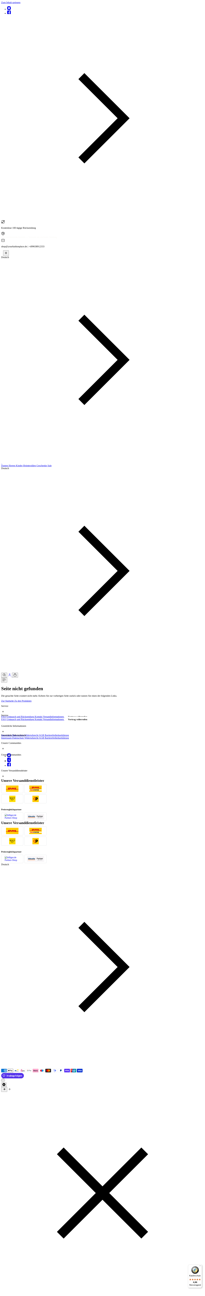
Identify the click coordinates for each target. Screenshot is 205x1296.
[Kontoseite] (10, 676)
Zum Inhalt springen (10, 2)
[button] (102, 218)
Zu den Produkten (23, 701)
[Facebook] (9, 13)
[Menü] (4, 680)
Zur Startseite (7, 701)
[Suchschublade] (4, 675)
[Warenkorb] (15, 675)
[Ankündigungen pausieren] (6, 253)
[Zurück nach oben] (4, 1089)
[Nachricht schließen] (4, 1085)
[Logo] (1, 463)
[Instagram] (9, 9)
